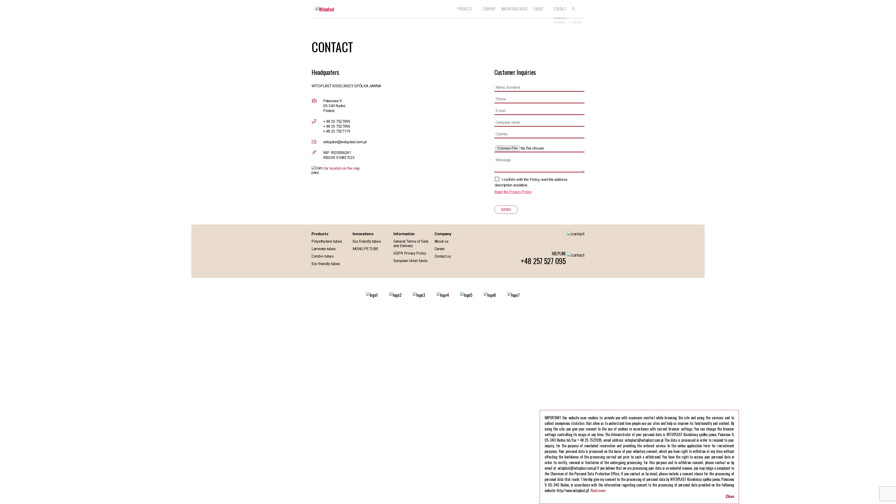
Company (489, 9)
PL (573, 9)
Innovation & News (514, 9)
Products (464, 9)
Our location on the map (341, 168)
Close (730, 496)
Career (538, 9)
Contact (559, 9)
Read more (598, 490)
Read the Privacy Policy (513, 192)
